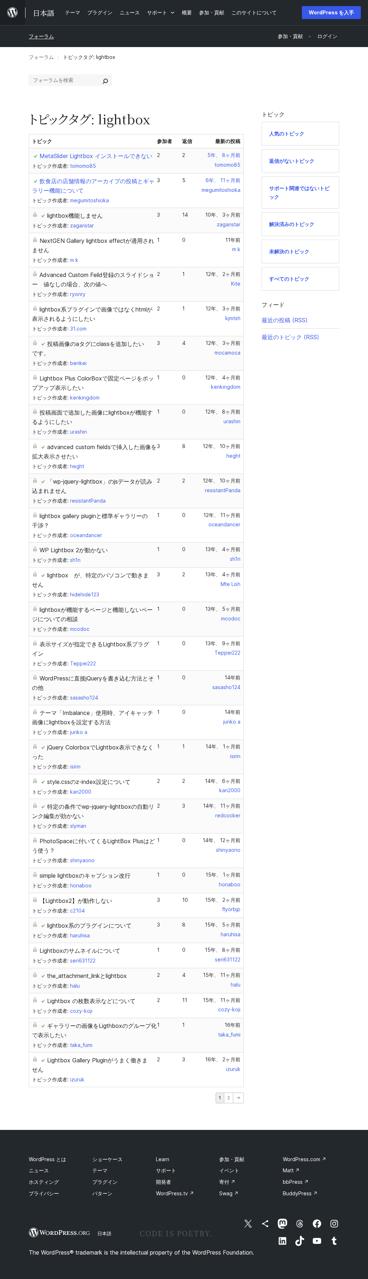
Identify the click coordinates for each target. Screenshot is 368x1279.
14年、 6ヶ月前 (222, 781)
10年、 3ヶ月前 (222, 215)
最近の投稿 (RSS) (285, 320)
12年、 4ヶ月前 (222, 377)
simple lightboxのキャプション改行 (85, 875)
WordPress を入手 (331, 12)
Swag (229, 1193)
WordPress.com (304, 1159)
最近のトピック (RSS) (290, 337)
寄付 (227, 1182)
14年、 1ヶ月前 (223, 746)
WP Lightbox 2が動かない (74, 550)
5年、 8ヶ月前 (223, 155)
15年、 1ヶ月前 (223, 875)
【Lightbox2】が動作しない (76, 900)
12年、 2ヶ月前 (223, 274)
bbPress (296, 1182)
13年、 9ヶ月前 (222, 643)
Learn (162, 1159)
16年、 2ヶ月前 (222, 1059)
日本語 (104, 1233)
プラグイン (105, 1182)
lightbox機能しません (75, 215)
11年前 (232, 240)
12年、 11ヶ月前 (221, 515)
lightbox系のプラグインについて (89, 925)
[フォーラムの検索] (105, 80)
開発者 (163, 1182)
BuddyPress (300, 1193)
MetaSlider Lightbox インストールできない (96, 156)
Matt (291, 1170)
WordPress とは (47, 1159)
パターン (102, 1193)
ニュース (39, 1170)
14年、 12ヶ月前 (221, 840)
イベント (229, 1170)
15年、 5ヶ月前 (222, 925)
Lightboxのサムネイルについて (80, 950)
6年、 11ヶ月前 (223, 180)
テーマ (99, 1170)
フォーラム (41, 36)
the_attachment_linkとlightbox (87, 975)
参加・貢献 (231, 1159)
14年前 (232, 677)
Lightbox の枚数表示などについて (91, 1001)
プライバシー (44, 1193)
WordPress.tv (175, 1193)
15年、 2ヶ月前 (222, 900)
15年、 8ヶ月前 (222, 950)
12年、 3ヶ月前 (223, 308)
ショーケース (107, 1159)
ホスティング (44, 1182)
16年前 (232, 1025)
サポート (166, 1170)
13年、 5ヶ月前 (222, 609)
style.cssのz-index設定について (88, 781)
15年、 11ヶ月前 (221, 975)
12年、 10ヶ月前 (221, 446)
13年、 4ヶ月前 (222, 549)
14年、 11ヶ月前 (221, 806)
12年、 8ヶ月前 (222, 411)
